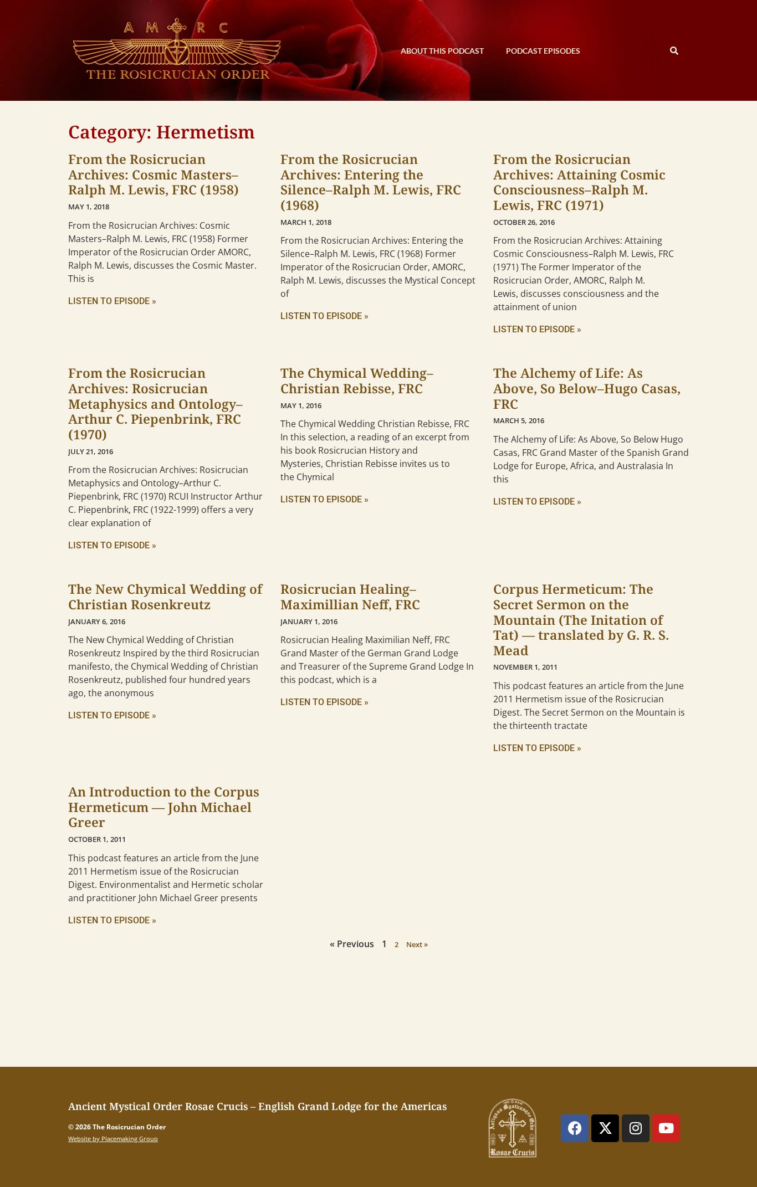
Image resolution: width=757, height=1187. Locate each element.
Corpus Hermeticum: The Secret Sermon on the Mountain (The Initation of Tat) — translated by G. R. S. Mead (581, 619)
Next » (417, 944)
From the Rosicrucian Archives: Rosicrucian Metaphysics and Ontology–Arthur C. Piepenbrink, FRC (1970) (155, 403)
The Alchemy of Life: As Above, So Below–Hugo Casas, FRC (587, 388)
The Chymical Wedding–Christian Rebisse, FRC (356, 380)
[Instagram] (635, 1128)
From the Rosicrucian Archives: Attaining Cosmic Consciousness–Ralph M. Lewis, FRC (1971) (579, 182)
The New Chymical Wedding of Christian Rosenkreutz (165, 596)
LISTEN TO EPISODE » (112, 301)
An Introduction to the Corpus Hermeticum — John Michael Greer (163, 807)
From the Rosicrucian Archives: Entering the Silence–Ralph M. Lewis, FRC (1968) (370, 182)
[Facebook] (575, 1128)
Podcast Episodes (543, 50)
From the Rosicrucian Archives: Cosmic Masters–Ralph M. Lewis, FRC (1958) (153, 174)
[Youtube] (666, 1128)
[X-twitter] (605, 1128)
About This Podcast (442, 50)
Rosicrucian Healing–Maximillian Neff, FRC (350, 596)
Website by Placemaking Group (113, 1138)
